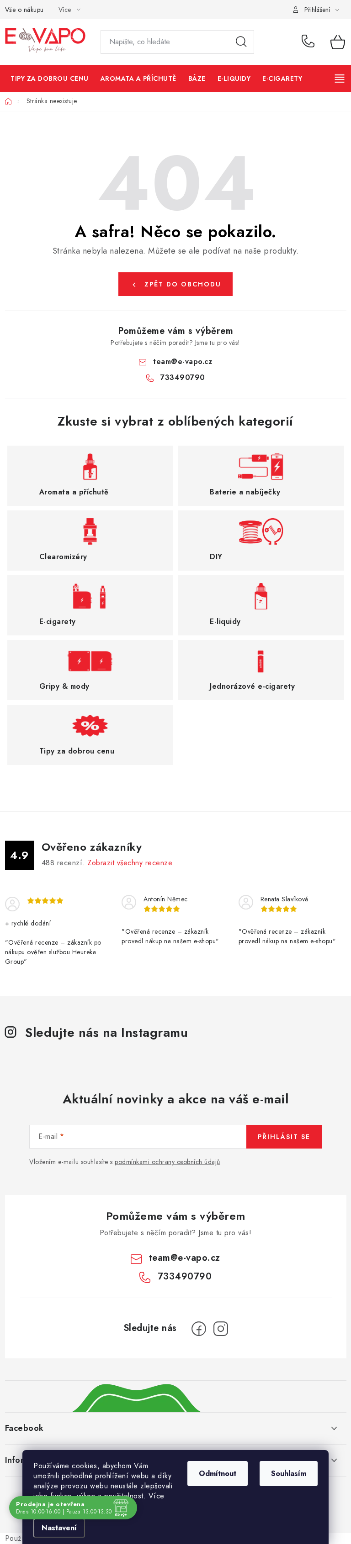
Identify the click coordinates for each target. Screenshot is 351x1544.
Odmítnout (217, 1473)
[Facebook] (198, 1328)
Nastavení (59, 1528)
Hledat (241, 42)
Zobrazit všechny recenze (129, 863)
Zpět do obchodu (182, 284)
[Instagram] (220, 1328)
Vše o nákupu (24, 9)
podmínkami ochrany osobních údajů (167, 1161)
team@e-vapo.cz (182, 361)
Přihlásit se (284, 1136)
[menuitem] (50, 78)
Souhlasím (288, 1473)
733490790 (309, 42)
